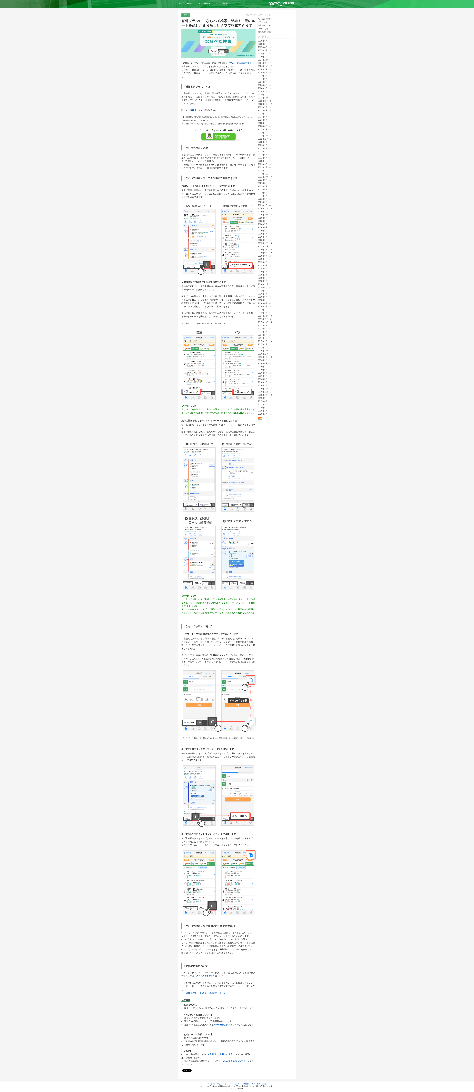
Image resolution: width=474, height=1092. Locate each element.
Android (190, 3)
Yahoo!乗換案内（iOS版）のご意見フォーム (205, 993)
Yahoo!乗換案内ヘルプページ (227, 1025)
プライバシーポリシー (215, 1084)
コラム (216, 3)
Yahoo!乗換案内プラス (240, 63)
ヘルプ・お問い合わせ (258, 1084)
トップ (181, 3)
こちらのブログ (203, 976)
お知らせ (206, 3)
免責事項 (211, 1054)
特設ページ (195, 110)
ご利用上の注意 (225, 1054)
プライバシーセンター (233, 1084)
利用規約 (246, 1084)
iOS (198, 3)
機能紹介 (225, 3)
